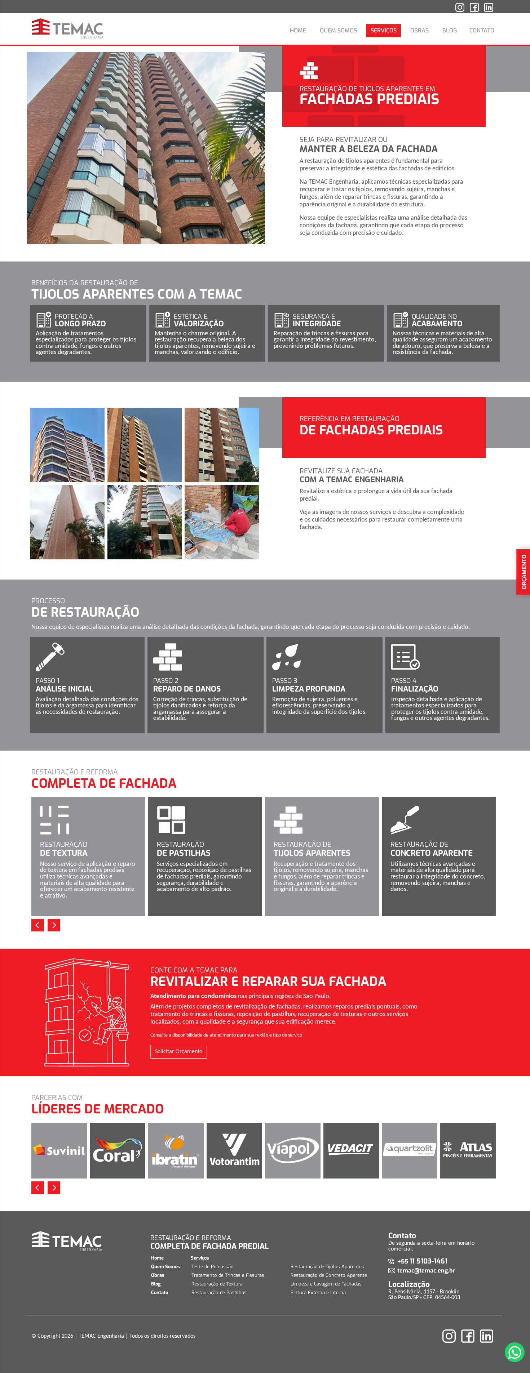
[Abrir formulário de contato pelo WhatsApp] (515, 1352)
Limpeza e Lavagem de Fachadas (326, 1284)
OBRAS (419, 30)
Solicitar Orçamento (178, 1052)
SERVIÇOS (384, 30)
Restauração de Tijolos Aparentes (327, 1267)
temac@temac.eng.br (426, 1270)
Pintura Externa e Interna (318, 1292)
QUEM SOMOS (338, 30)
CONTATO (481, 30)
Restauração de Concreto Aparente (329, 1275)
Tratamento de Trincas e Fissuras (227, 1275)
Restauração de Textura (217, 1284)
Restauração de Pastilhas (219, 1292)
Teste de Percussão (212, 1267)
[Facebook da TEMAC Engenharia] (474, 10)
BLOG (449, 30)
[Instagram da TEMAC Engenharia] (459, 10)
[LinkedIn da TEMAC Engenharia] (488, 10)
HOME (298, 30)
